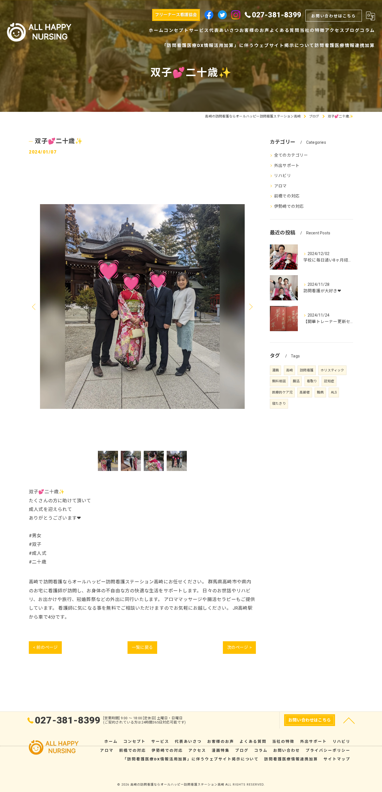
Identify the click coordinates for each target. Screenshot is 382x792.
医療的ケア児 (282, 392)
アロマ (280, 186)
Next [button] (250, 306)
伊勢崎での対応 (289, 206)
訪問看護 (306, 370)
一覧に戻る (142, 647)
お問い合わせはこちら (333, 16)
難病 (320, 392)
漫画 (275, 370)
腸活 (296, 381)
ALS (334, 392)
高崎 (289, 370)
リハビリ (282, 175)
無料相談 (279, 381)
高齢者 (305, 392)
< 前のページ (45, 647)
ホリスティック (332, 370)
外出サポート (287, 165)
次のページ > (239, 647)
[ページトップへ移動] (349, 720)
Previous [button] (34, 306)
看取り (312, 381)
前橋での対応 (287, 196)
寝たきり (279, 404)
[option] (142, 306)
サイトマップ (337, 759)
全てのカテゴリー (291, 155)
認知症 (329, 381)
